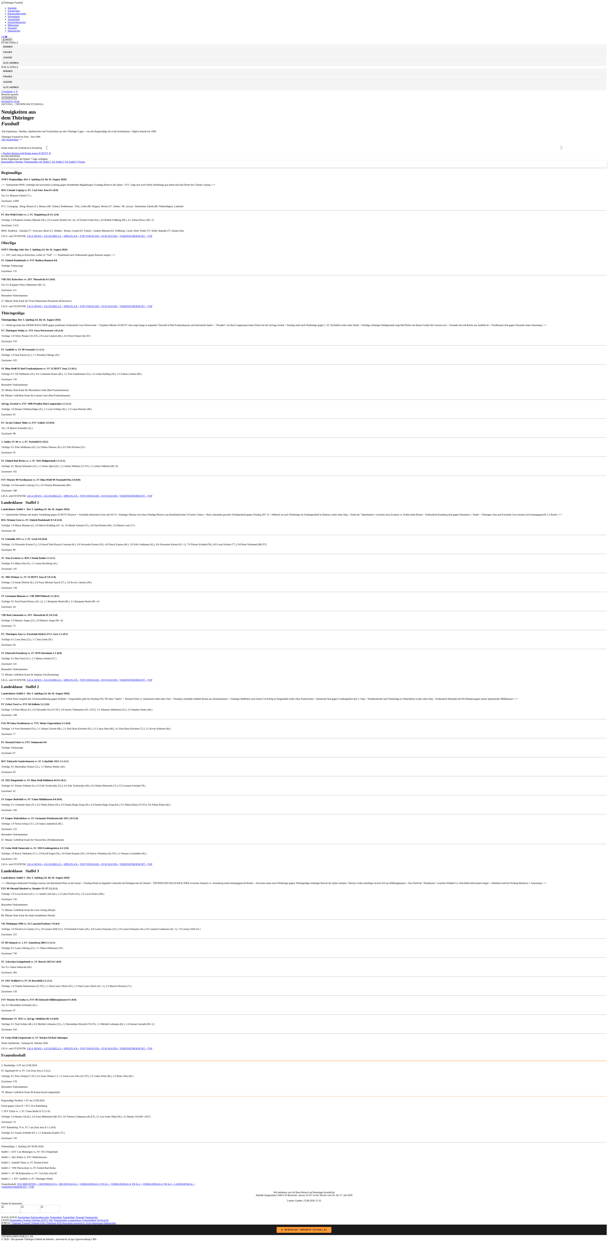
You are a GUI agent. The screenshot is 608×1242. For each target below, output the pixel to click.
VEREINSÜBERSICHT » (133, 236)
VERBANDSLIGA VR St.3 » (157, 1184)
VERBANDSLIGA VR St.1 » (94, 1184)
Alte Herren (11, 63)
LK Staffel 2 (58, 161)
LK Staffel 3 (71, 161)
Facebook (7, 91)
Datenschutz (110, 1223)
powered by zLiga (10, 101)
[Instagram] (4, 36)
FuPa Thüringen (48, 1223)
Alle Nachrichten (10, 139)
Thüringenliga (31, 161)
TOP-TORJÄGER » (90, 236)
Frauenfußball (89, 1220)
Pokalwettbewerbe (17, 13)
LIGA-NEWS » (35, 236)
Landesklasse (74, 1220)
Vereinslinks (14, 16)
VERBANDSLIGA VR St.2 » (126, 1184)
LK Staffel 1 (45, 161)
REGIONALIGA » (69, 1184)
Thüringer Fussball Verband (25, 1223)
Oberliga (19, 161)
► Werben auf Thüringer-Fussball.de (304, 1229)
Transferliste (14, 19)
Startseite (12, 8)
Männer (8, 47)
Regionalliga (7, 161)
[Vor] (561, 148)
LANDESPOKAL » (184, 1184)
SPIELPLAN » (71, 236)
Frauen (7, 52)
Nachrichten (14, 11)
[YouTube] (6, 36)
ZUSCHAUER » (110, 236)
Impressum (97, 1223)
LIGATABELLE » (53, 236)
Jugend (7, 57)
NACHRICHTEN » (27, 1184)
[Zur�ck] (46, 148)
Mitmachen (13, 25)
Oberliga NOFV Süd (42, 1220)
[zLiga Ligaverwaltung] (11, 1212)
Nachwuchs (102, 1220)
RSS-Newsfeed (65, 1223)
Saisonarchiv (14, 30)
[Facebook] (2, 36)
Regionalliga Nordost (20, 1220)
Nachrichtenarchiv (17, 22)
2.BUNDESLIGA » (48, 1184)
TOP (149, 236)
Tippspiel (12, 28)
